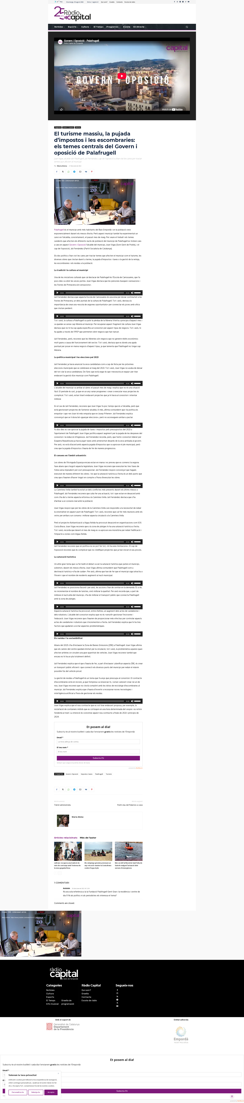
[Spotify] (180, 2)
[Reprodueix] (57, 293)
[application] (94, 202)
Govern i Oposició (68, 127)
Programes (58, 127)
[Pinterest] (91, 171)
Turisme (109, 774)
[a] (96, 973)
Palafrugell (59, 230)
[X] (62, 171)
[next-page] (59, 873)
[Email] (80, 171)
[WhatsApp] (68, 171)
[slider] (137, 292)
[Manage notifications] (232, 1096)
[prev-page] (55, 873)
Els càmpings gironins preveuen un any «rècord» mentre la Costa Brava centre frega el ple (98, 865)
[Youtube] (188, 2)
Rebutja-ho (36, 1092)
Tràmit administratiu (62, 805)
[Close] (58, 1073)
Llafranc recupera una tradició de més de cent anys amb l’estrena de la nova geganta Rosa (67, 865)
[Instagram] (177, 2)
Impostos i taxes (86, 774)
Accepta (51, 1092)
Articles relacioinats (65, 837)
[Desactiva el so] (132, 293)
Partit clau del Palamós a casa (130, 805)
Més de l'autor (88, 837)
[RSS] (117, 996)
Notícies (78, 127)
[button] (187, 27)
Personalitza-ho (18, 1092)
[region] (33, 1084)
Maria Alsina (62, 166)
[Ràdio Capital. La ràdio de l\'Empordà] (72, 13)
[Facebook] (174, 2)
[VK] (85, 171)
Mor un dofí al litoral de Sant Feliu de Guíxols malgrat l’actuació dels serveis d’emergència (128, 865)
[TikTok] (185, 2)
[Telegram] (182, 2)
